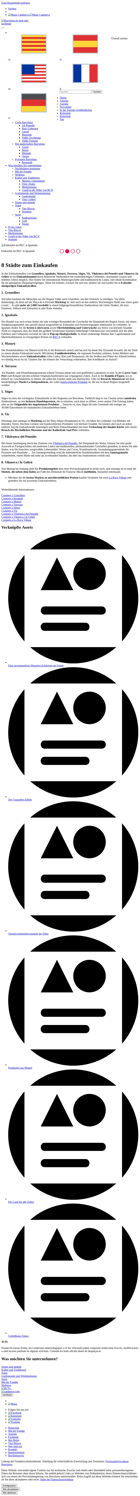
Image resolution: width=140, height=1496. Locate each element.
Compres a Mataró (11, 501)
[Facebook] (15, 1412)
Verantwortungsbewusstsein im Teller (28, 933)
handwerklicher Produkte (74, 382)
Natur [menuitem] (18, 205)
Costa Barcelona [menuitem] (24, 122)
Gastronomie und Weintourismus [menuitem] (32, 193)
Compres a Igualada (12, 498)
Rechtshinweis (16, 1455)
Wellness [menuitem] (20, 174)
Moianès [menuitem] (26, 153)
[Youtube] (14, 1422)
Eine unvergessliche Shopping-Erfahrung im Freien (36, 665)
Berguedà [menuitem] (27, 162)
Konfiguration (9, 1485)
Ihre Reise (13, 1440)
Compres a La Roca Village (16, 520)
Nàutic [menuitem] (25, 224)
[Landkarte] (29, 14)
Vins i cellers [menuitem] (29, 199)
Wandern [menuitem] (27, 211)
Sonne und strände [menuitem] (25, 202)
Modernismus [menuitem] (29, 187)
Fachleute (13, 1437)
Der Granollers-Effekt (20, 799)
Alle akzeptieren (11, 1489)
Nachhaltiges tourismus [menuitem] (27, 168)
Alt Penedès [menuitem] (28, 125)
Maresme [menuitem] (27, 134)
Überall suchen (119, 38)
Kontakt (12, 1449)
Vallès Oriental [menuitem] (30, 140)
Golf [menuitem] (24, 220)
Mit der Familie (16, 1430)
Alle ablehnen (9, 1493)
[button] (62, 251)
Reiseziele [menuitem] (65, 116)
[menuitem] (63, 97)
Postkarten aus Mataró (20, 1067)
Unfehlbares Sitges (18, 1336)
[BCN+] (6, 1388)
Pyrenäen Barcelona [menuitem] (26, 159)
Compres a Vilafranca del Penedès (19, 513)
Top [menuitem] (62, 119)
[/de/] (14, 20)
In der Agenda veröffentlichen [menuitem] (76, 110)
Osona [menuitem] (25, 156)
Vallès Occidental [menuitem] (31, 137)
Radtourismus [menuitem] (29, 217)
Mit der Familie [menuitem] (23, 171)
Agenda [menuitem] (64, 103)
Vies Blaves (14, 1443)
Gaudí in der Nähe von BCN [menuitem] (37, 190)
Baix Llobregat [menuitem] (30, 128)
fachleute (6, 23)
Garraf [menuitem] (25, 131)
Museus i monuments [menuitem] (33, 180)
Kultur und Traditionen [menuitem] (27, 177)
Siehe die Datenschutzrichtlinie (56, 1479)
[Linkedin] (14, 1418)
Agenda (12, 1434)
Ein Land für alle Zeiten (21, 1201)
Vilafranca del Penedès (65, 443)
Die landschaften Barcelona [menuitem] (30, 143)
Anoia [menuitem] (25, 147)
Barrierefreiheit (16, 1452)
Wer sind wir (15, 1446)
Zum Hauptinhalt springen (15, 2)
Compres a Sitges (10, 507)
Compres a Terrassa (12, 504)
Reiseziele (13, 1427)
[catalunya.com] (10, 1391)
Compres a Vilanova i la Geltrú (18, 516)
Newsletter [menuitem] (65, 107)
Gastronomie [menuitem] (29, 196)
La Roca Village (118, 477)
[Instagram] (15, 1415)
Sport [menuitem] (18, 214)
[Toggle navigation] (2, 27)
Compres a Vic (9, 510)
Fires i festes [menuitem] (28, 183)
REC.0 (56, 337)
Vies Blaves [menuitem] (28, 208)
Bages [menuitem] (25, 150)
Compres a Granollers (13, 495)
